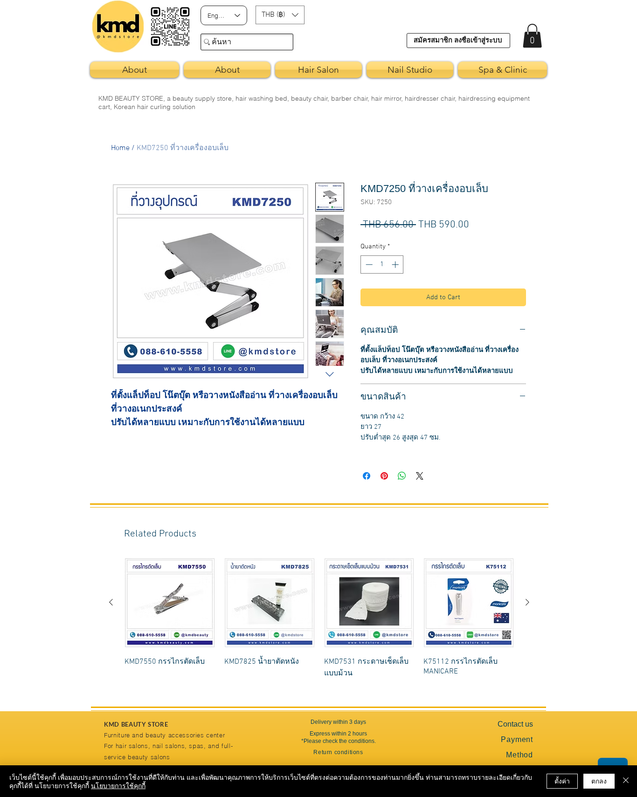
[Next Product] (527, 602)
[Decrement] (368, 264)
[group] (319, 624)
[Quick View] (170, 602)
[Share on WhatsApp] (402, 475)
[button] (280, 15)
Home (120, 148)
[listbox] (280, 15)
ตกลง (599, 780)
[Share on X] (419, 475)
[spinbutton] (382, 264)
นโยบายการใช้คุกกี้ (118, 785)
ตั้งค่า (562, 780)
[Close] (625, 781)
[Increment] (396, 264)
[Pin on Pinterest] (384, 475)
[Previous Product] (111, 602)
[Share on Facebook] (366, 475)
